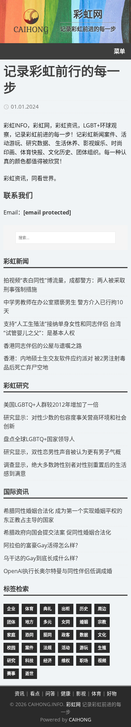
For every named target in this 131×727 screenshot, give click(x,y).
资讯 (19, 693)
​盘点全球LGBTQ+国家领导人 (39, 439)
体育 (29, 609)
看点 (35, 693)
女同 (65, 622)
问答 (50, 693)
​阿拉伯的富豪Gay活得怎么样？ (42, 545)
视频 (102, 661)
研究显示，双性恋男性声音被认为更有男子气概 (62, 452)
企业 (11, 609)
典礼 (47, 609)
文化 (102, 635)
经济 (47, 661)
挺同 (47, 635)
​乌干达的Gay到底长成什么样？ (42, 558)
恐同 (29, 635)
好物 (112, 693)
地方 (29, 622)
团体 (11, 622)
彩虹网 (73, 704)
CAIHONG (80, 719)
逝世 (29, 674)
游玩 (84, 648)
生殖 (102, 648)
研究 (11, 661)
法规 (47, 648)
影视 (81, 693)
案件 (29, 648)
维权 (65, 661)
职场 (84, 661)
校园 (11, 648)
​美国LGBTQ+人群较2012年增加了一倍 (51, 404)
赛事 (11, 674)
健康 (66, 693)
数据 (84, 635)
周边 (102, 609)
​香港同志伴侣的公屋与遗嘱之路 (42, 346)
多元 (47, 622)
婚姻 (84, 622)
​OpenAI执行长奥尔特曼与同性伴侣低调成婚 (57, 571)
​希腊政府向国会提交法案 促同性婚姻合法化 (57, 532)
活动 (65, 648)
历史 (84, 609)
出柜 (65, 609)
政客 (65, 635)
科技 (29, 661)
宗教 (102, 622)
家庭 (11, 635)
